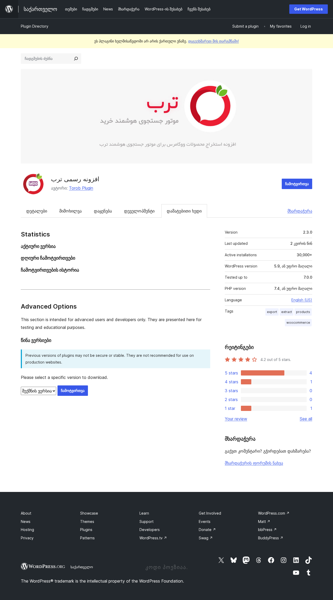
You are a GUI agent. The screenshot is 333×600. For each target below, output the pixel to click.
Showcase (89, 513)
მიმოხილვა (70, 211)
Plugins (86, 529)
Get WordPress (308, 9)
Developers (149, 529)
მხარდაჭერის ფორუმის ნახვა (254, 463)
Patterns (87, 538)
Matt (264, 521)
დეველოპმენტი (139, 211)
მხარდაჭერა (299, 211)
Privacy (27, 538)
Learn (144, 513)
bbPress (267, 529)
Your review (236, 418)
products (303, 312)
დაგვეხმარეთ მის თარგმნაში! (213, 41)
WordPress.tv (153, 538)
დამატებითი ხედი (184, 211)
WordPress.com (274, 513)
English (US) (301, 300)
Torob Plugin (81, 188)
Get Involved (210, 513)
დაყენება (103, 211)
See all (306, 418)
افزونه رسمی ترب (75, 179)
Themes (87, 521)
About (26, 513)
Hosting (27, 529)
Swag (206, 538)
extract (286, 312)
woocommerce (298, 322)
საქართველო (82, 567)
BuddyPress (270, 538)
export (272, 312)
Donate (207, 529)
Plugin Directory (34, 26)
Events (204, 521)
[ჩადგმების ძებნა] (76, 58)
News (25, 521)
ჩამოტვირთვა (297, 184)
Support (146, 521)
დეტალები (36, 211)
